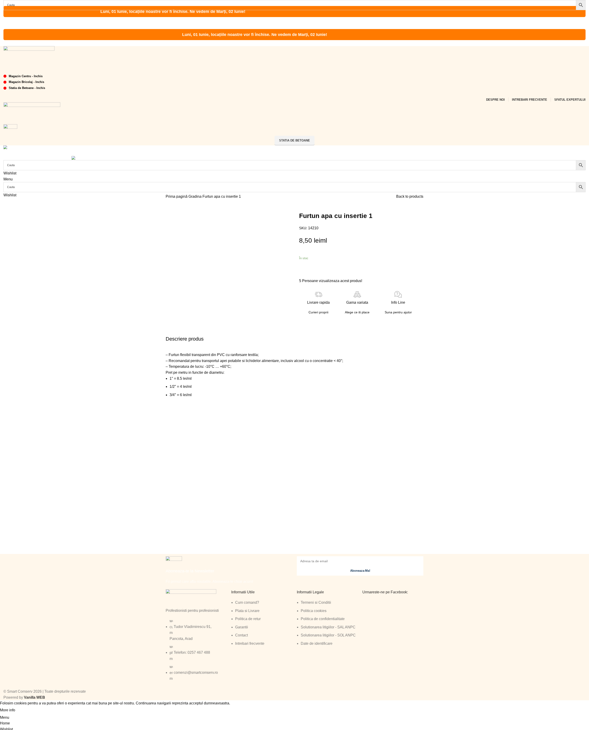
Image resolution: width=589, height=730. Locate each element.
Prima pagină (177, 196)
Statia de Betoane (294, 140)
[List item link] (196, 652)
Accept (25, 710)
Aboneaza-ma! (360, 570)
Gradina (195, 196)
